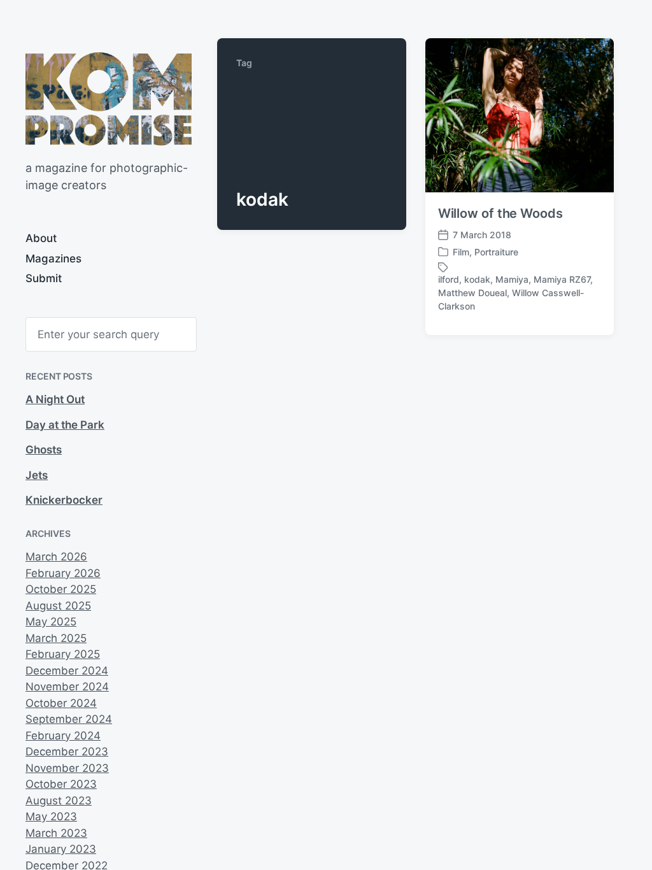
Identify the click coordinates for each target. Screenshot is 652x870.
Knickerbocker (64, 500)
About (41, 238)
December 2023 (66, 751)
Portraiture (496, 251)
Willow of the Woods (500, 213)
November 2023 (67, 768)
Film (461, 251)
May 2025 (50, 621)
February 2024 (63, 735)
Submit (43, 278)
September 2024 (68, 719)
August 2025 (58, 605)
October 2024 (61, 703)
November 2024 (67, 686)
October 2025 (60, 589)
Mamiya (511, 279)
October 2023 (61, 784)
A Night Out (55, 399)
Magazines (53, 258)
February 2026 (63, 573)
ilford (448, 279)
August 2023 (58, 800)
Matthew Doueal (472, 292)
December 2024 (66, 670)
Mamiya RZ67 (562, 279)
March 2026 (56, 556)
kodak (477, 279)
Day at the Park (64, 424)
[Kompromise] (108, 98)
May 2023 (51, 816)
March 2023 (56, 833)
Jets (36, 475)
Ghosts (43, 449)
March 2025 (56, 638)
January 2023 (60, 849)
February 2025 (62, 654)
